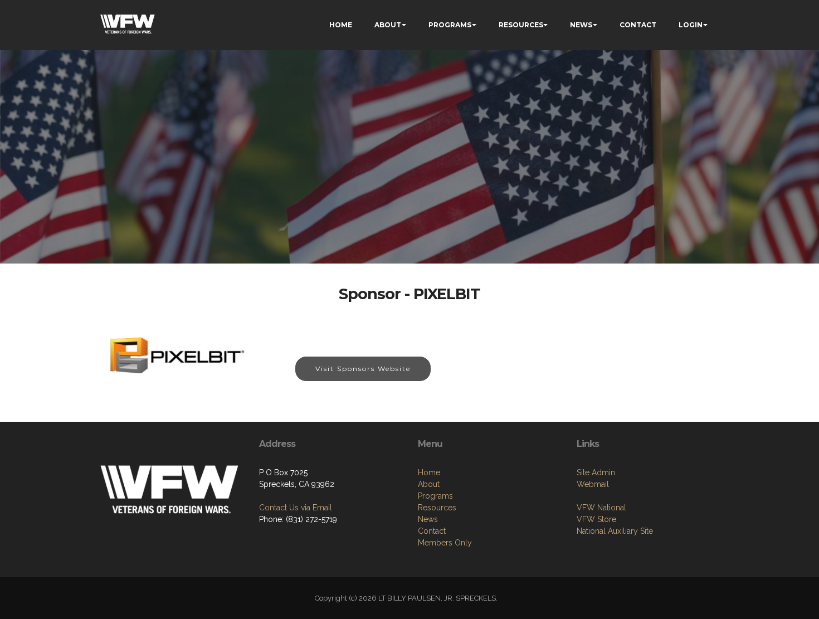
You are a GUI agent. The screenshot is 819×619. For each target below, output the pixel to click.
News (428, 519)
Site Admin (596, 472)
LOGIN (691, 25)
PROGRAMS (449, 25)
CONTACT (638, 25)
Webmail (593, 484)
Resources (437, 507)
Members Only (445, 542)
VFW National (601, 507)
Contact (432, 531)
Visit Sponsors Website (363, 368)
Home (429, 472)
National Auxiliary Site (615, 531)
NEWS (581, 25)
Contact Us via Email (295, 507)
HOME (340, 25)
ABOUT (387, 25)
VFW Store (596, 519)
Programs (435, 495)
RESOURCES (521, 25)
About (429, 484)
